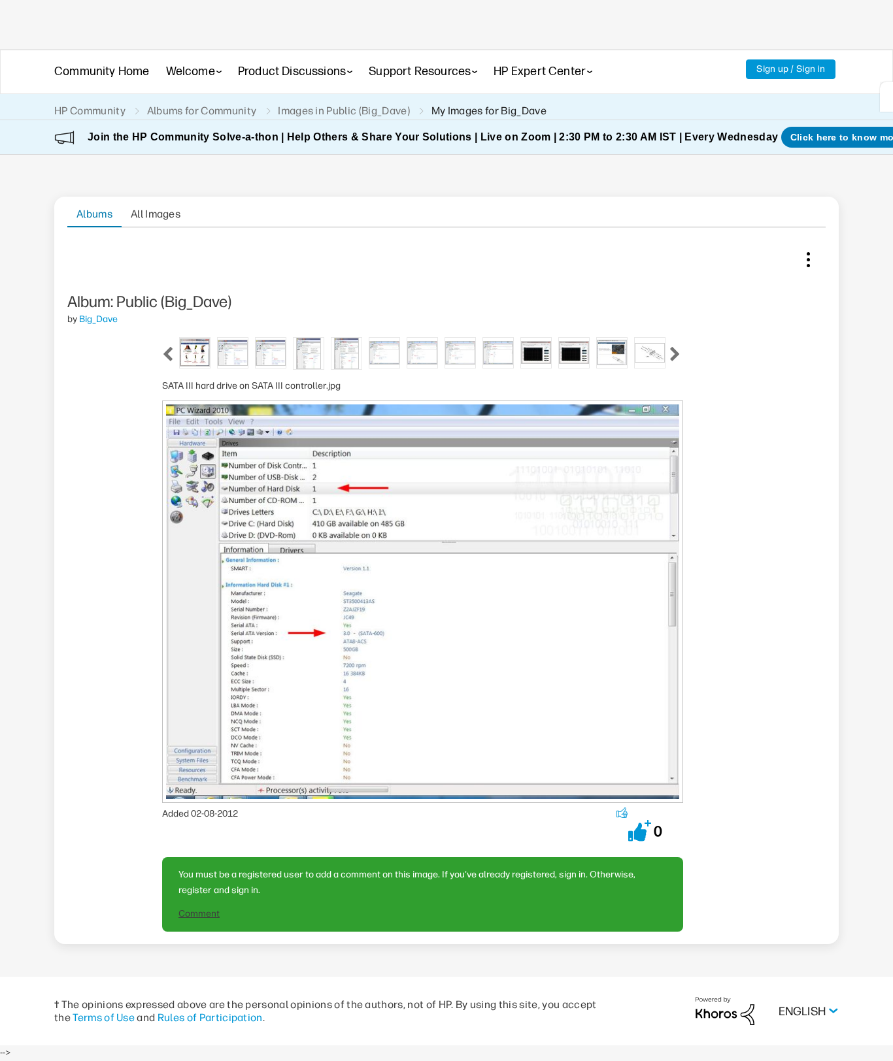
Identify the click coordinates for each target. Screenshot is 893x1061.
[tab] (195, 351)
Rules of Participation (210, 1017)
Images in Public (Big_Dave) (344, 111)
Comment (199, 913)
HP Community (90, 111)
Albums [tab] (94, 214)
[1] (886, 97)
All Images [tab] (155, 214)
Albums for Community (201, 111)
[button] (639, 830)
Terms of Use (104, 1017)
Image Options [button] (808, 257)
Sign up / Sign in (790, 68)
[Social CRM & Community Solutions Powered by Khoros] (725, 1010)
